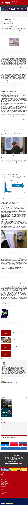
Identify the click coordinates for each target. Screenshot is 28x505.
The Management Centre (13, 367)
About (2, 491)
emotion (10, 23)
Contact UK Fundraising (4, 492)
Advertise (26, 397)
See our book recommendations (5, 483)
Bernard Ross (5, 21)
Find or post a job (3, 485)
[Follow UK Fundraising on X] (5, 443)
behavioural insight (6, 23)
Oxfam (12, 23)
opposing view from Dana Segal (15, 30)
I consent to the (11, 461)
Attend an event (3, 486)
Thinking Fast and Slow (11, 96)
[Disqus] (14, 387)
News (2, 474)
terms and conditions (14, 461)
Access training (3, 484)
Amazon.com (19, 323)
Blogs (12, 21)
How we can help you (4, 481)
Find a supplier (3, 482)
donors (8, 23)
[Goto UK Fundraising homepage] (14, 2)
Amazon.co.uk (14, 323)
